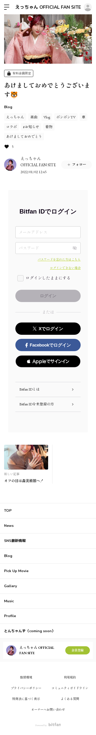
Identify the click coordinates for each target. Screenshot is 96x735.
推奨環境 (26, 677)
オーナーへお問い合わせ (48, 710)
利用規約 (70, 677)
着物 (48, 127)
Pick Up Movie (16, 571)
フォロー (79, 164)
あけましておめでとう (24, 136)
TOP (8, 510)
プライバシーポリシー (26, 688)
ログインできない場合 (65, 268)
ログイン (88, 7)
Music (9, 601)
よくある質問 (70, 699)
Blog (8, 107)
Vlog (47, 117)
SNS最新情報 (15, 540)
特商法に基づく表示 (26, 699)
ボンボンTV (66, 117)
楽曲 (33, 117)
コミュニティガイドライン (69, 688)
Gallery (10, 586)
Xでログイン (51, 328)
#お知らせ (31, 127)
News (9, 525)
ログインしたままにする (48, 278)
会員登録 (77, 650)
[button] (48, 361)
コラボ (11, 127)
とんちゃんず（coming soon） (29, 631)
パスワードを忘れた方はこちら (59, 260)
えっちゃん (15, 117)
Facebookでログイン (50, 345)
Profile (10, 616)
